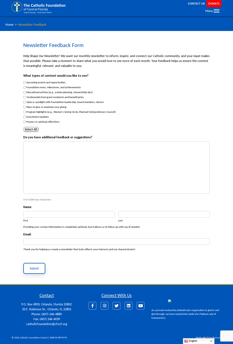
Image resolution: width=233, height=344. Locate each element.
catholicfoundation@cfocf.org (46, 324)
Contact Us (196, 3)
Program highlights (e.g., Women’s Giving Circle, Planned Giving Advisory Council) (71, 112)
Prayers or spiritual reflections (43, 121)
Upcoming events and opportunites (46, 82)
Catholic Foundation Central (34, 337)
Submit (34, 268)
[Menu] (217, 11)
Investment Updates (37, 116)
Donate (214, 3)
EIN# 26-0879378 (58, 337)
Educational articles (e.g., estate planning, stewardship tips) (59, 92)
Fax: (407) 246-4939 (46, 319)
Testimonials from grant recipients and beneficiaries (55, 97)
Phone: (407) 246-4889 (46, 314)
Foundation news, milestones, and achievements (53, 87)
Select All (31, 129)
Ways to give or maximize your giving (46, 107)
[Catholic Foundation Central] (38, 7)
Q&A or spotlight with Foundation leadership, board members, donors (65, 102)
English (192, 341)
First (25, 220)
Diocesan (216, 337)
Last (120, 220)
